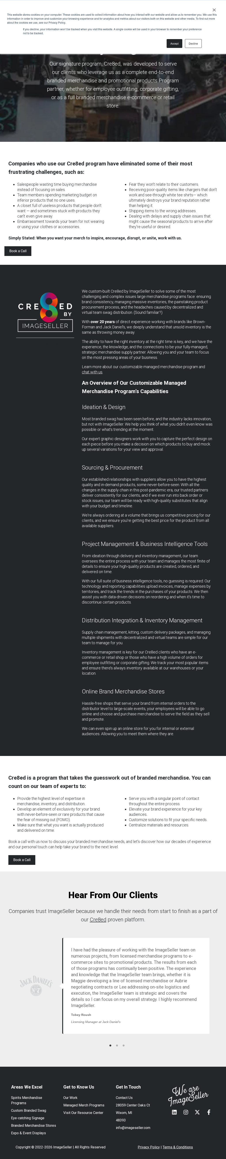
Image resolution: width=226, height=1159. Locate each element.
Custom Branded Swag (28, 1110)
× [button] (214, 8)
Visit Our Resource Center (83, 1113)
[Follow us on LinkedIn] (174, 1112)
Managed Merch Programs (83, 1105)
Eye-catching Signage (27, 1118)
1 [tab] (110, 1045)
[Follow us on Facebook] (208, 1112)
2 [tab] (117, 1045)
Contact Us (124, 1098)
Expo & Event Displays (28, 1133)
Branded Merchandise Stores (33, 1125)
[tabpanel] (102, 985)
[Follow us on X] (197, 1112)
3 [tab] (123, 1045)
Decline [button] (193, 43)
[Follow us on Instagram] (185, 1112)
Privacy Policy (149, 1147)
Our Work (70, 1098)
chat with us (92, 372)
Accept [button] (174, 43)
